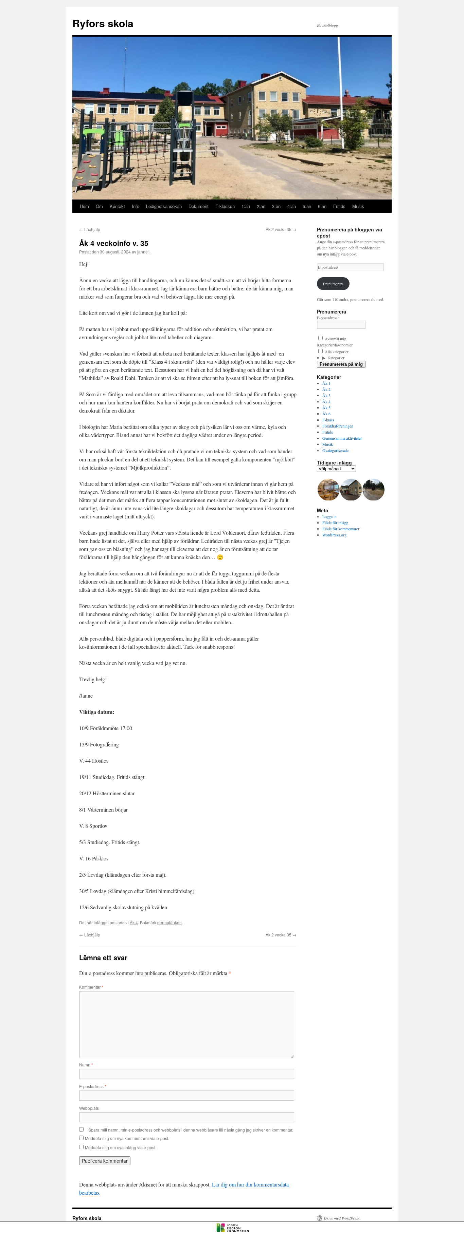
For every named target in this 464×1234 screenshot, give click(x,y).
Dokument (199, 206)
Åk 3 (326, 395)
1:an (246, 206)
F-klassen (225, 206)
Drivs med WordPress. (342, 1218)
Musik (358, 206)
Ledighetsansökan (164, 206)
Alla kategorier (336, 351)
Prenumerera (333, 283)
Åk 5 (326, 407)
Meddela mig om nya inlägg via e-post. (120, 1147)
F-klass (328, 419)
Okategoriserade (335, 450)
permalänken (169, 922)
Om (99, 206)
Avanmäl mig (335, 338)
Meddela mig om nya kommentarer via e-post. (127, 1138)
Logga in (329, 516)
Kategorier (335, 357)
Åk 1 (326, 383)
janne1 (143, 251)
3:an (276, 206)
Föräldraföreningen (337, 426)
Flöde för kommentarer (340, 528)
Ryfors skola (102, 23)
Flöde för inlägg (335, 522)
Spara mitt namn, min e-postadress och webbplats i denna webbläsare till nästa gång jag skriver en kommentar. (190, 1130)
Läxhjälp (89, 229)
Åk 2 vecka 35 (281, 229)
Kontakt (117, 206)
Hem (84, 206)
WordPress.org (334, 534)
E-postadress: (328, 317)
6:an (322, 206)
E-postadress (92, 1086)
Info (135, 206)
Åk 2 (326, 389)
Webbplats (89, 1108)
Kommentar (91, 987)
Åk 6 (326, 413)
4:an (291, 206)
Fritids (339, 206)
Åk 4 (134, 922)
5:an (307, 206)
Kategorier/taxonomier (335, 344)
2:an (261, 206)
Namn (86, 1064)
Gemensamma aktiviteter (342, 438)
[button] (328, 489)
